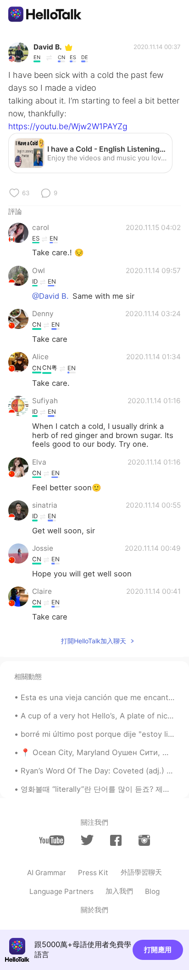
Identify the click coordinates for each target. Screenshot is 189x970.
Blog (152, 891)
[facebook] (116, 840)
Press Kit (93, 872)
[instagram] (144, 840)
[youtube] (51, 840)
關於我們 (94, 909)
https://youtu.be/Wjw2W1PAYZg (68, 126)
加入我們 (119, 891)
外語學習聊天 (141, 872)
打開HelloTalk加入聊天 (93, 641)
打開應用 (158, 949)
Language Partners (61, 891)
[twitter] (87, 840)
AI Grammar (46, 872)
